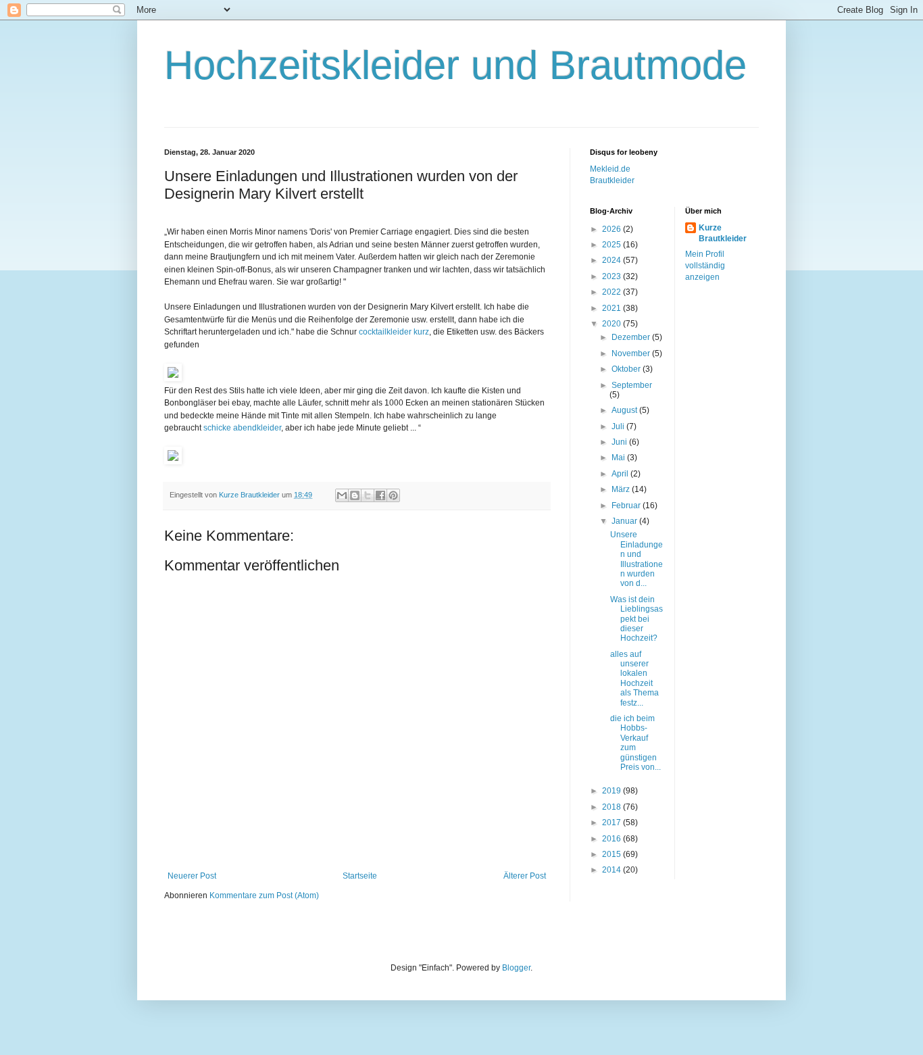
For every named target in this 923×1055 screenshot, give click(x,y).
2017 (612, 822)
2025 (612, 244)
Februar (627, 505)
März (622, 489)
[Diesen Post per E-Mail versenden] (342, 495)
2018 (612, 807)
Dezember (632, 337)
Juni (620, 442)
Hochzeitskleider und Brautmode (455, 65)
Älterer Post (524, 876)
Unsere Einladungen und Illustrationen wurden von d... (636, 559)
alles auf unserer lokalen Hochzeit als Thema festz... (634, 678)
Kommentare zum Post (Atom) (264, 895)
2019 (612, 790)
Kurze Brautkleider (723, 233)
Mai (619, 457)
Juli (619, 426)
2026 (612, 229)
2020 (612, 323)
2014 (612, 870)
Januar (625, 521)
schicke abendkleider (242, 428)
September (632, 385)
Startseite (360, 876)
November (632, 353)
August (625, 410)
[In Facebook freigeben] (380, 495)
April (621, 474)
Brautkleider (612, 180)
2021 (612, 308)
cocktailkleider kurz (394, 332)
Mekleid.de (610, 169)
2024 (612, 260)
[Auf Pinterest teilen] (393, 495)
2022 (612, 292)
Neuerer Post (192, 876)
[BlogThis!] (354, 495)
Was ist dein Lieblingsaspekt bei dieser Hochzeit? (636, 619)
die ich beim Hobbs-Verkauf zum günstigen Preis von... (635, 743)
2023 (612, 276)
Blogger (516, 968)
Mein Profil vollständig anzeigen (705, 265)
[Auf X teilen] (367, 495)
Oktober (627, 369)
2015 (612, 854)
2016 (612, 838)
